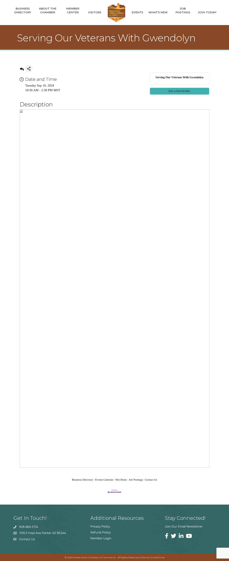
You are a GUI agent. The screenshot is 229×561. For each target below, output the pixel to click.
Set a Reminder (179, 91)
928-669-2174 (28, 527)
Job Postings (183, 10)
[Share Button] (29, 68)
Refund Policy (100, 532)
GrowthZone (157, 557)
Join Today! (207, 12)
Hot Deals (121, 479)
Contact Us (151, 479)
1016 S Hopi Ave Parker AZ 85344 (42, 533)
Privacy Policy (100, 526)
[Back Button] (22, 70)
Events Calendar (104, 479)
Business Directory (22, 10)
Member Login (100, 538)
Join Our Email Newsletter (184, 526)
